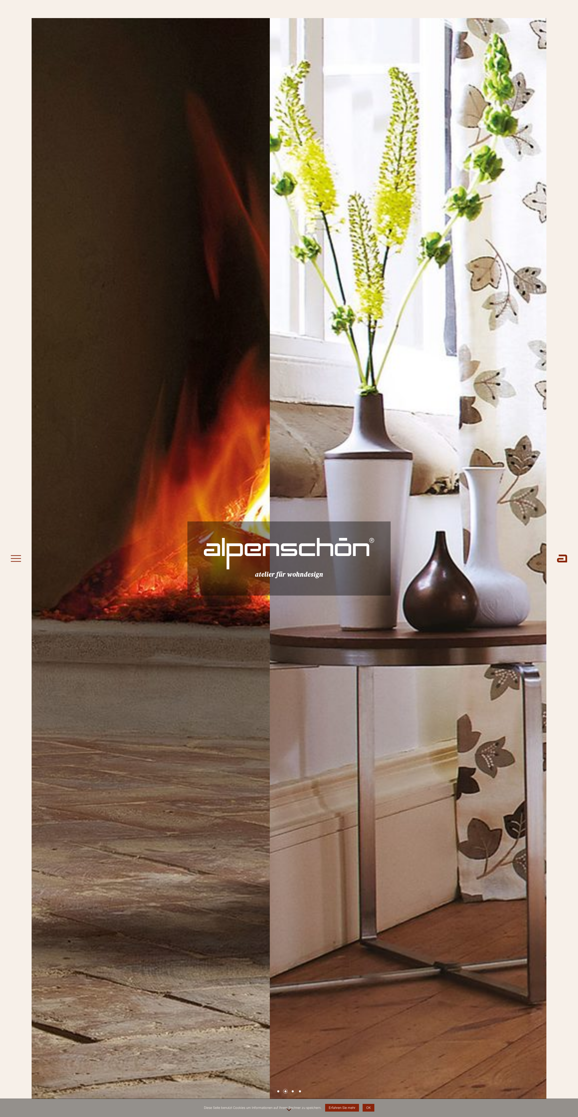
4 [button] (300, 1091)
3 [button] (293, 1091)
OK (368, 1108)
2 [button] (285, 1091)
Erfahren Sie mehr (342, 1108)
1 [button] (278, 1091)
